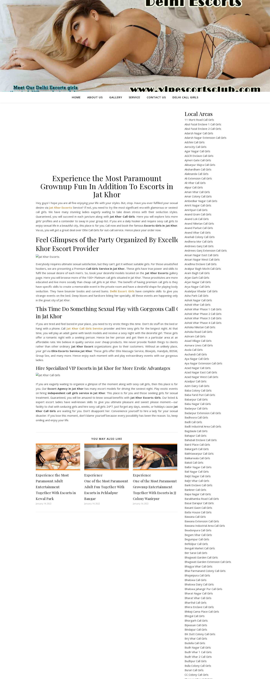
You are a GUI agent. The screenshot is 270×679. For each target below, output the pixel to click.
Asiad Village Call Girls (198, 341)
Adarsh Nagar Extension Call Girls (205, 137)
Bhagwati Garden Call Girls (201, 557)
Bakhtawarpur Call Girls (199, 453)
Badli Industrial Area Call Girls (203, 426)
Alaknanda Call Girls (196, 174)
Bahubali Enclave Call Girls (201, 440)
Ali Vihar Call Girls (195, 183)
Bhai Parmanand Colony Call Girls (205, 571)
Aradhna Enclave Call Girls (201, 264)
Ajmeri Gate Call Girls (198, 160)
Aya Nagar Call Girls (197, 359)
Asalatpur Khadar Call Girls (201, 291)
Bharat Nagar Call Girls (199, 593)
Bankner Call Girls (195, 489)
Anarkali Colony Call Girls (200, 237)
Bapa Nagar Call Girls (198, 494)
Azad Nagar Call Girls (198, 368)
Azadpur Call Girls (195, 381)
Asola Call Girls (194, 350)
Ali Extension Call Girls (198, 178)
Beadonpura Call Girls (198, 530)
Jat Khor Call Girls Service (84, 328)
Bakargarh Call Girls (197, 449)
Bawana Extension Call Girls (202, 521)
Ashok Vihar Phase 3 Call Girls (203, 318)
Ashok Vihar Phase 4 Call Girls (203, 323)
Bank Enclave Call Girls (198, 485)
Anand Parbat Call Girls (199, 228)
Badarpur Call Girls (196, 408)
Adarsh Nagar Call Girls (199, 133)
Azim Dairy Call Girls (197, 386)
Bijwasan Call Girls (196, 625)
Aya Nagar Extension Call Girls (203, 363)
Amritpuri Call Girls (196, 210)
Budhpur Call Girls (196, 661)
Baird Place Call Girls (197, 444)
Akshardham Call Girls (198, 169)
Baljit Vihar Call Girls (197, 481)
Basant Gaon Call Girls (198, 507)
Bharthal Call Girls (195, 602)
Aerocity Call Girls (195, 147)
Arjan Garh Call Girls (197, 277)
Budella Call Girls (195, 643)
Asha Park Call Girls (196, 295)
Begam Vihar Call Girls (198, 535)
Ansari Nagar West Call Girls (202, 259)
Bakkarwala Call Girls (197, 458)
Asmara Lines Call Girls (199, 345)
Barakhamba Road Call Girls (202, 498)
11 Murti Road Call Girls (199, 119)
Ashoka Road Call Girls (198, 332)
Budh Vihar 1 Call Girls (198, 652)
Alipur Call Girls (194, 187)
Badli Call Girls (193, 422)
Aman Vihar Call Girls (197, 192)
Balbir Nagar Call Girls (198, 467)
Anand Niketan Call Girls (199, 223)
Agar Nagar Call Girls (197, 151)
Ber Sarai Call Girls (196, 553)
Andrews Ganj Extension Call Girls (206, 250)
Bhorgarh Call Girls (196, 620)
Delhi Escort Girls (122, 291)
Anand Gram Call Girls (198, 214)
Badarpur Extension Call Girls (203, 413)
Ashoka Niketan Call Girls (200, 327)
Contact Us (156, 97)
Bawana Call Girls (195, 516)
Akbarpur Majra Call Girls (200, 165)
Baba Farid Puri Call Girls (200, 395)
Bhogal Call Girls (195, 616)
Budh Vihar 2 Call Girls (198, 656)
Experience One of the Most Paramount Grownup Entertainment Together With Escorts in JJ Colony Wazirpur (155, 487)
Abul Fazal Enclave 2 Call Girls (203, 128)
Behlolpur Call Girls (196, 544)
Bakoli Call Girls (194, 462)
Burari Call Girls (194, 670)
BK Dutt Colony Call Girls (200, 634)
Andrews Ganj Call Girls (199, 246)
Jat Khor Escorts (60, 207)
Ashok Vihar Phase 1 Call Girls (203, 309)
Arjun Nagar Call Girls (198, 282)
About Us (95, 97)
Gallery (115, 97)
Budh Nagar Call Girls (198, 647)
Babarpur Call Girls (196, 399)
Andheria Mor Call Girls (199, 241)
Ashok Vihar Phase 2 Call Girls (203, 314)
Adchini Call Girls (195, 142)
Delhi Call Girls (185, 97)
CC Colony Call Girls (196, 674)
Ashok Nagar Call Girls (198, 300)
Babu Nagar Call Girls (198, 404)
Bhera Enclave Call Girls (199, 607)
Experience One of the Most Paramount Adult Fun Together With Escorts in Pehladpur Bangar (106, 487)
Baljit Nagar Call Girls (198, 476)
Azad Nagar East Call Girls (201, 372)
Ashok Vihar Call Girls (197, 304)
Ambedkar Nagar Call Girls (201, 201)
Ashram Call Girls (195, 336)
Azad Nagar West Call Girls (201, 377)
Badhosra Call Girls (196, 417)
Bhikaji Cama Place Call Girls (202, 611)
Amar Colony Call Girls (198, 196)
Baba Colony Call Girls (198, 390)
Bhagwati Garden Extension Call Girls (208, 562)
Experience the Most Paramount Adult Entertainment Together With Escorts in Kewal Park (56, 487)
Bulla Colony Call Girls (198, 665)
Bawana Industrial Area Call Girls (205, 525)
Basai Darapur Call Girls (199, 503)
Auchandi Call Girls (196, 354)
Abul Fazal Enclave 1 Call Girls (203, 124)
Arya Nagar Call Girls (197, 286)
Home (76, 97)
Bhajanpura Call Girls (197, 575)
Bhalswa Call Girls (195, 580)
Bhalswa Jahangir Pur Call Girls (203, 589)
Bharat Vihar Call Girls (198, 598)
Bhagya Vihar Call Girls (198, 566)
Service (134, 97)
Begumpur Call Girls (197, 539)
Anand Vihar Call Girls (198, 232)
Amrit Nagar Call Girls (198, 205)
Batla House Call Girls (198, 512)
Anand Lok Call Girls (197, 219)
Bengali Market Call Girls (200, 548)
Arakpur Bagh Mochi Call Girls (203, 268)
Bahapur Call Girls (195, 435)
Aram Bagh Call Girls (197, 273)
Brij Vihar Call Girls (196, 638)
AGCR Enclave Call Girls (199, 156)
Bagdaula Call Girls (196, 431)
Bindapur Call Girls (196, 629)
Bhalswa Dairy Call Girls (199, 584)
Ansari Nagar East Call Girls (202, 255)
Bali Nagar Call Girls (197, 471)
